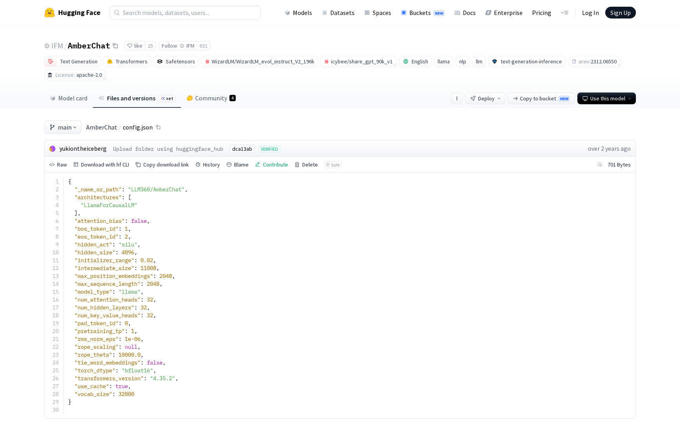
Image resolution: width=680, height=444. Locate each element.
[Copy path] (158, 127)
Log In (590, 13)
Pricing (541, 13)
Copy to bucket (544, 98)
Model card (72, 98)
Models (302, 13)
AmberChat (89, 45)
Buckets (426, 13)
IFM (57, 45)
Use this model (607, 98)
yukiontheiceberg (83, 148)
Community (214, 98)
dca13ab (242, 148)
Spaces (382, 13)
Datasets (342, 13)
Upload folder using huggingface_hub (168, 148)
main (65, 127)
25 (150, 45)
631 (204, 45)
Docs (469, 13)
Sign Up (620, 13)
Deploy (486, 98)
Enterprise (508, 13)
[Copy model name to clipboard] (115, 45)
